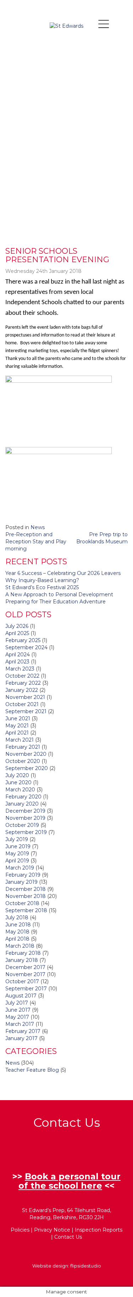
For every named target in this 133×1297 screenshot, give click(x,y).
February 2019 (22, 875)
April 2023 (17, 661)
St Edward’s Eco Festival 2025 (42, 587)
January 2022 (21, 690)
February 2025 (22, 640)
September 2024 (26, 647)
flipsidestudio (85, 1266)
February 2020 (23, 796)
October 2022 (22, 676)
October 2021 (22, 704)
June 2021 (17, 718)
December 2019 (25, 811)
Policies (20, 1230)
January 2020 (22, 804)
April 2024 (17, 654)
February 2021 (22, 747)
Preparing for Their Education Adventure (55, 601)
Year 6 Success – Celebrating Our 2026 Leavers (63, 573)
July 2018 (16, 917)
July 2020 (17, 775)
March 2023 (19, 669)
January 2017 (21, 1038)
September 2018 (26, 910)
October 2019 (22, 825)
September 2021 (25, 711)
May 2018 (17, 932)
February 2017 (22, 1031)
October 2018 (22, 903)
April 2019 (17, 860)
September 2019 (26, 832)
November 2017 (25, 974)
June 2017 (18, 1010)
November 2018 (25, 896)
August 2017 (21, 995)
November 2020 (25, 754)
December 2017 (25, 967)
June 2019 (18, 846)
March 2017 (19, 1024)
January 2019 (21, 882)
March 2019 (19, 868)
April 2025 (17, 633)
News (38, 527)
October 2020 (22, 761)
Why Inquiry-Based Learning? (42, 580)
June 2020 (18, 782)
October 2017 (22, 981)
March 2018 (19, 946)
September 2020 (26, 768)
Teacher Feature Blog (32, 1070)
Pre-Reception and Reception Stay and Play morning (35, 541)
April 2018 (17, 939)
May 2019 (17, 853)
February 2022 (23, 683)
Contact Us (68, 1237)
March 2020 (20, 789)
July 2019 (16, 839)
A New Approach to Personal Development (59, 594)
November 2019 (25, 818)
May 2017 (17, 1017)
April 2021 (17, 733)
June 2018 (18, 924)
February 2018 (23, 953)
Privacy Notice (52, 1230)
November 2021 (25, 697)
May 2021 (17, 725)
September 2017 (26, 988)
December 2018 (25, 889)
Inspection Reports (98, 1230)
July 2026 (16, 626)
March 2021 (19, 740)
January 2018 (21, 960)
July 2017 (16, 1003)
